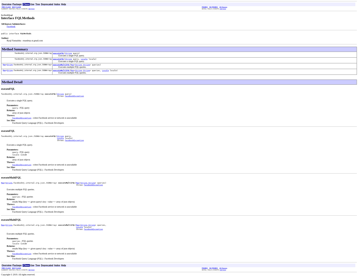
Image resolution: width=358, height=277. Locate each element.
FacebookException (74, 96)
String (68, 53)
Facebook (11, 26)
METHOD (32, 9)
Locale (84, 59)
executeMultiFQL (61, 65)
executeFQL (58, 53)
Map (4, 65)
